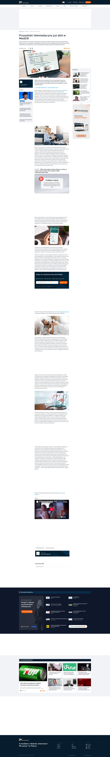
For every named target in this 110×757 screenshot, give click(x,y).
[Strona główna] (24, 2)
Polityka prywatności (72, 755)
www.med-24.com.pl (62, 90)
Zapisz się (62, 282)
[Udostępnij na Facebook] (31, 48)
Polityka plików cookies (87, 755)
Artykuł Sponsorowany (50, 547)
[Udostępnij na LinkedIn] (32, 48)
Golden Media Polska (40, 547)
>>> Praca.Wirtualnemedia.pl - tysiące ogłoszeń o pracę (46, 87)
